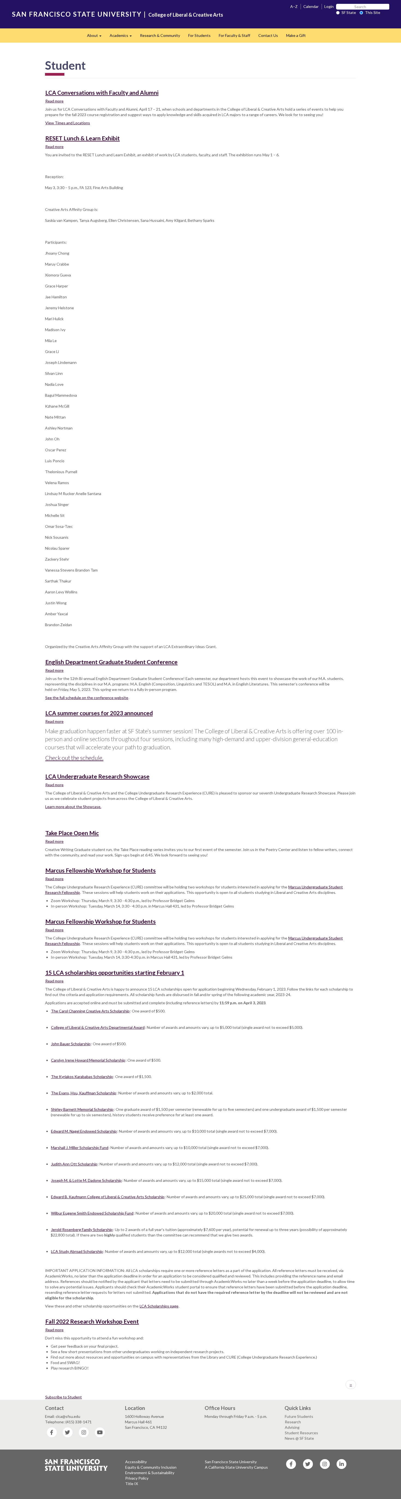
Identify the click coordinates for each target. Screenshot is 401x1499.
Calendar (311, 6)
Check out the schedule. (74, 757)
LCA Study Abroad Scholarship (77, 1251)
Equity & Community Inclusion (150, 1467)
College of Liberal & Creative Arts (185, 15)
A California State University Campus (236, 1467)
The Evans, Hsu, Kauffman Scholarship (83, 1093)
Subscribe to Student (63, 1397)
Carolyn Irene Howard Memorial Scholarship (88, 1060)
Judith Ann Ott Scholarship (74, 1164)
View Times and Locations (67, 122)
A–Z (294, 6)
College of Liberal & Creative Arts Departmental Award (98, 1027)
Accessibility (136, 1461)
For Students (199, 35)
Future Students (299, 1416)
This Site (372, 12)
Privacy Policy (136, 1478)
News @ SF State (299, 1438)
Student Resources (301, 1432)
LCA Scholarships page (159, 1306)
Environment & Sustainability (149, 1472)
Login (329, 6)
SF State (349, 12)
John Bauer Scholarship (71, 1043)
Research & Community (160, 35)
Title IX (131, 1483)
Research (293, 1422)
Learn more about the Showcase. (73, 806)
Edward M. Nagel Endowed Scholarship (84, 1131)
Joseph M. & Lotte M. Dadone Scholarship (86, 1180)
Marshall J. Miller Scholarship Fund (79, 1147)
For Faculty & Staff (234, 35)
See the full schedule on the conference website (86, 697)
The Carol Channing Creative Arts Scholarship (90, 1011)
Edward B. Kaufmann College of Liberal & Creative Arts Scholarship (107, 1196)
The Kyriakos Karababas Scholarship (82, 1076)
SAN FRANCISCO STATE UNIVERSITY (77, 14)
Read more (54, 101)
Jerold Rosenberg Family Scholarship (82, 1229)
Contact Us (268, 35)
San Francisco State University (231, 1461)
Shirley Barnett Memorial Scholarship (82, 1109)
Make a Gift (296, 35)
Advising (292, 1427)
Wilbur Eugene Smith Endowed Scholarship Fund (92, 1213)
